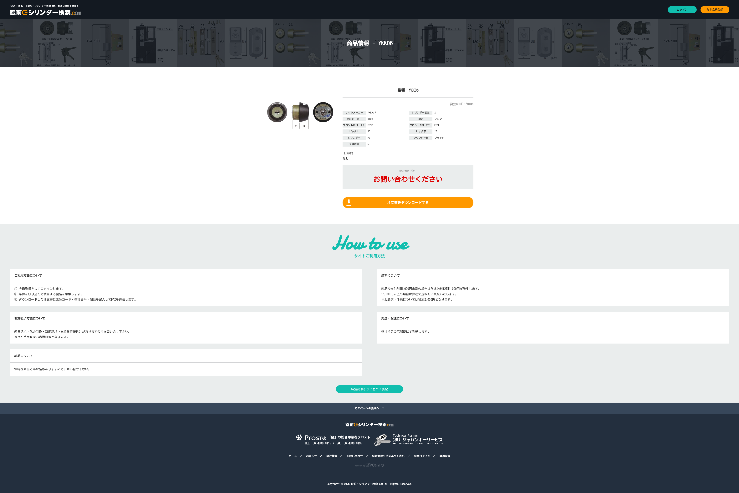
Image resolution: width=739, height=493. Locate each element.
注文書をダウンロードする (408, 202)
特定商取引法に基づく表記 (369, 389)
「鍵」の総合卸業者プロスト (348, 437)
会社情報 (331, 456)
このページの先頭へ (368, 408)
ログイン (682, 9)
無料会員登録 (715, 9)
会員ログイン (422, 456)
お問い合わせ (355, 456)
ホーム (293, 456)
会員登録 (445, 456)
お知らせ (311, 456)
